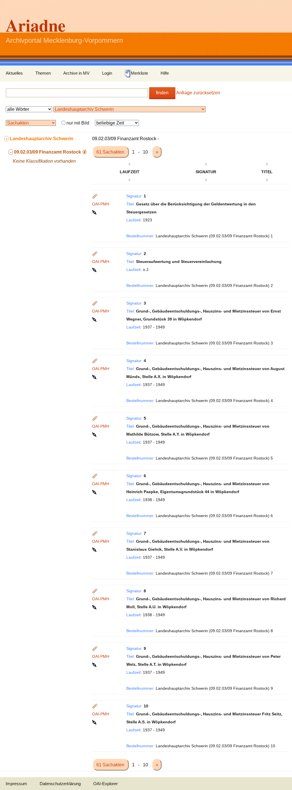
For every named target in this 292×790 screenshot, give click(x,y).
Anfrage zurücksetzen (198, 92)
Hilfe (165, 73)
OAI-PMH (100, 204)
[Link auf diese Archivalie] (95, 212)
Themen (43, 73)
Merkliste (139, 73)
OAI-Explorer (105, 783)
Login (107, 73)
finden (162, 92)
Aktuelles (14, 73)
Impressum (16, 783)
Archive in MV (76, 73)
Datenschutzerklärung (60, 783)
